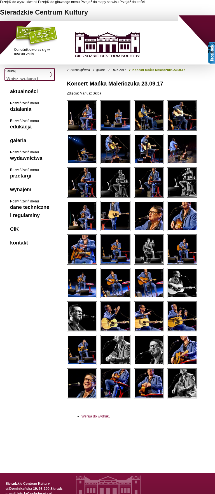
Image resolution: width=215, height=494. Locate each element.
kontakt (19, 243)
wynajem (20, 189)
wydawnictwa (26, 158)
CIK (14, 229)
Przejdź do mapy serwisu (100, 2)
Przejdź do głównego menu (59, 2)
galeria (18, 140)
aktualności (24, 91)
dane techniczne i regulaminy (29, 211)
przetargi (20, 176)
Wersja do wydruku (96, 416)
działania (20, 109)
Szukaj (10, 71)
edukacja (21, 127)
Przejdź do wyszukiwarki (18, 2)
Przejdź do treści (132, 2)
